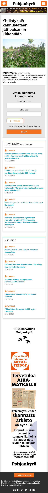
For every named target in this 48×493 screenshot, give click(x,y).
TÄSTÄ (24, 132)
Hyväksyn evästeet (24, 475)
